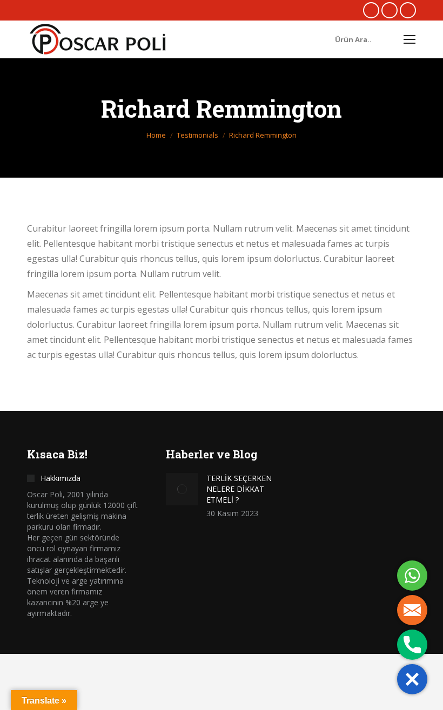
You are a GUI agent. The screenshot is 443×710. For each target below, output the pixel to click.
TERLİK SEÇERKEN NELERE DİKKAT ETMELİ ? (239, 489)
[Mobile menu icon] (409, 39)
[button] (412, 679)
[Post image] (182, 489)
